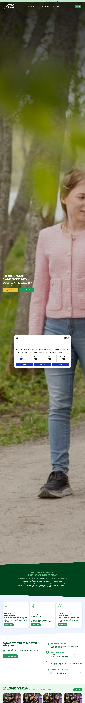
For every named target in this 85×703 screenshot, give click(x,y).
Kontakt (78, 6)
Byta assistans (8, 624)
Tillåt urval (42, 364)
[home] (9, 6)
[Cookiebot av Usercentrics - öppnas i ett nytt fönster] (63, 338)
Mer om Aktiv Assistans (26, 290)
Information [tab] (42, 341)
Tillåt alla (60, 364)
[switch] (35, 359)
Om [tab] (61, 341)
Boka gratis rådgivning (10, 290)
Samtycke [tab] (24, 341)
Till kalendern (78, 689)
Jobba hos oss (50, 6)
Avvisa (24, 364)
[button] (33, 6)
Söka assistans (35, 624)
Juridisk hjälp (42, 6)
